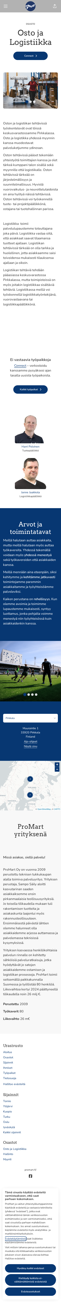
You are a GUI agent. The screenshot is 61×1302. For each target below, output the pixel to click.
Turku (6, 1117)
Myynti (7, 1159)
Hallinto (8, 1154)
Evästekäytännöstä (15, 1238)
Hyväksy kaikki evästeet (30, 1268)
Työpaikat (9, 1073)
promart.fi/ (30, 1170)
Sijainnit (8, 1062)
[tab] (26, 101)
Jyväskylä (9, 1127)
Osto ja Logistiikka (14, 1149)
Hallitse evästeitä (14, 1084)
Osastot (8, 1057)
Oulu (6, 1122)
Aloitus (7, 1052)
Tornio (7, 1101)
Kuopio (7, 1111)
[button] (54, 6)
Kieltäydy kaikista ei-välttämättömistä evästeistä (30, 1280)
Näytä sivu (30, 746)
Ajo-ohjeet (30, 741)
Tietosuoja (9, 1078)
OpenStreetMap (44, 809)
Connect (20, 365)
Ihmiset (7, 1068)
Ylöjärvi (8, 1106)
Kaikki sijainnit (12, 1132)
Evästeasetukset (30, 1291)
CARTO (57, 809)
